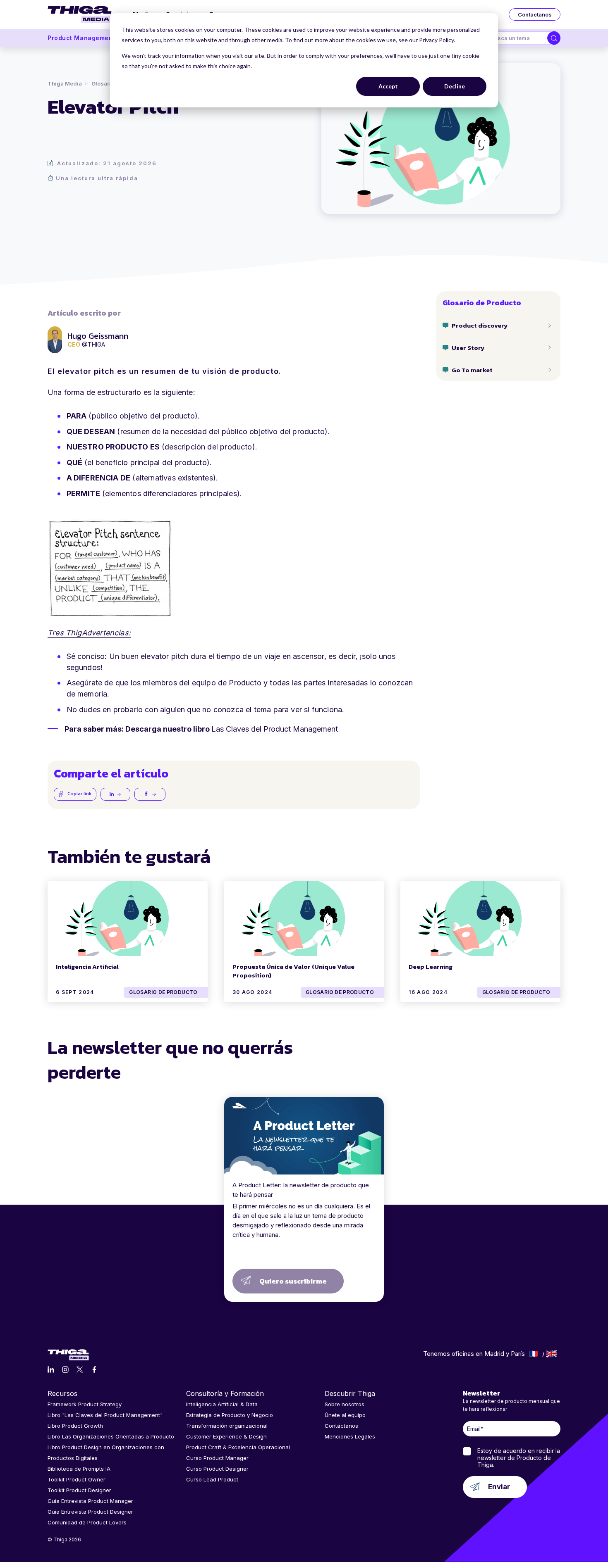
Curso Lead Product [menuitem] (212, 1479)
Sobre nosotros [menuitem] (344, 1404)
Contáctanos (535, 14)
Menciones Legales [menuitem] (350, 1436)
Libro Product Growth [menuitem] (75, 1425)
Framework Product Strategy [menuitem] (85, 1404)
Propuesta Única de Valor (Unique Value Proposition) (293, 971)
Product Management (81, 37)
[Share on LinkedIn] (115, 794)
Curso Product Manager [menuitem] (217, 1458)
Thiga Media (65, 83)
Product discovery (479, 325)
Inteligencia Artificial (87, 966)
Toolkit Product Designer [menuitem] (79, 1490)
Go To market (472, 370)
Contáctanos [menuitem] (341, 1425)
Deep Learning (430, 966)
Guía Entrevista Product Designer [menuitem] (90, 1511)
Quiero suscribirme (293, 1281)
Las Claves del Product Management (274, 729)
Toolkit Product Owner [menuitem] (76, 1479)
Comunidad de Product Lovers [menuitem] (87, 1522)
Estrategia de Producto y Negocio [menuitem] (229, 1415)
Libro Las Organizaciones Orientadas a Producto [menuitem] (111, 1436)
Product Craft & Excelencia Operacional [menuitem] (238, 1447)
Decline (454, 86)
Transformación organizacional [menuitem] (227, 1425)
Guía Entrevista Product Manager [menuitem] (90, 1501)
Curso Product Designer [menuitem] (217, 1468)
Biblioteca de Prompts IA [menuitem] (79, 1468)
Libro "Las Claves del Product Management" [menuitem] (105, 1415)
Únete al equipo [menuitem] (345, 1415)
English (551, 1354)
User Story (468, 347)
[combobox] (515, 38)
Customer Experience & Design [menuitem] (226, 1436)
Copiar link (78, 793)
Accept (388, 86)
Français (534, 1354)
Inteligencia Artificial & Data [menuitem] (222, 1404)
